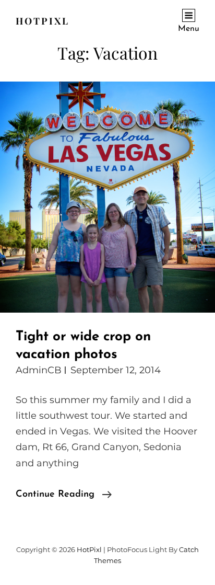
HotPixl (42, 21)
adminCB (39, 370)
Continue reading (64, 495)
